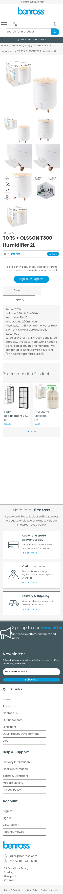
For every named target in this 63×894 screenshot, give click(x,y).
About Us (9, 706)
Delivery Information (16, 762)
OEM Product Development (21, 734)
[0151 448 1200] (15, 24)
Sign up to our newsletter (31, 2)
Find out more (29, 553)
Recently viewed (13, 832)
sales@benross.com (23, 856)
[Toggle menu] (4, 24)
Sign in (7, 818)
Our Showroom (13, 720)
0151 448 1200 (28, 861)
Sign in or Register (31, 279)
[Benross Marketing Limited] (31, 846)
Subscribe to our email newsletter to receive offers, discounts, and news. (31, 662)
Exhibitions (9, 727)
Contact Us (10, 713)
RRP (6, 254)
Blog (5, 741)
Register (8, 811)
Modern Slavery (13, 783)
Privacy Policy (12, 790)
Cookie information (15, 769)
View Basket (11, 825)
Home (4, 45)
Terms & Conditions (16, 776)
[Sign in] (54, 24)
